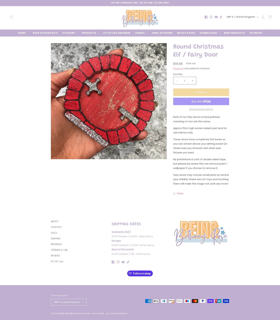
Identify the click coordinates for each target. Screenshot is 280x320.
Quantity (177, 74)
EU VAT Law (57, 261)
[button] (11, 17)
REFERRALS (56, 244)
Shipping (178, 68)
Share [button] (180, 193)
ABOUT (54, 221)
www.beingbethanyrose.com (74, 313)
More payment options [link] (201, 109)
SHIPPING (55, 238)
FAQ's (54, 232)
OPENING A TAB (59, 250)
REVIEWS (55, 255)
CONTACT (56, 227)
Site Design (98, 313)
